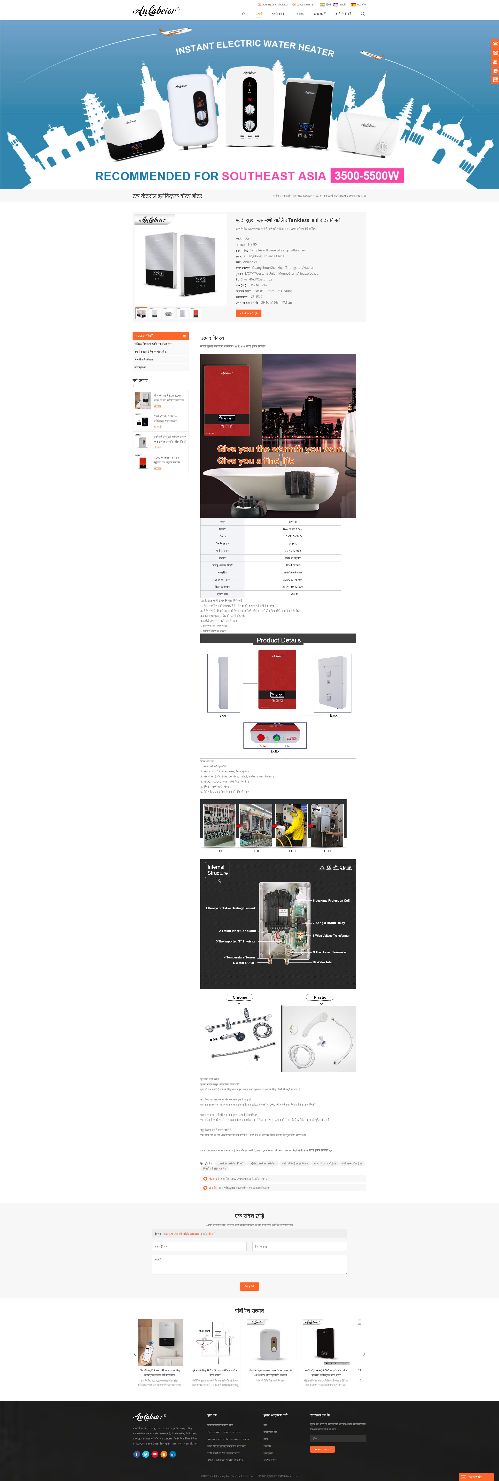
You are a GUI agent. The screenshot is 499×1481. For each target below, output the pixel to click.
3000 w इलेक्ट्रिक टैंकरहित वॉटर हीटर (225, 1460)
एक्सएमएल (268, 1453)
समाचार (300, 14)
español (361, 4)
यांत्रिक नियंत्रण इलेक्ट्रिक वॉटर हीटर (153, 344)
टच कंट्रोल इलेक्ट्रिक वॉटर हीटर (150, 351)
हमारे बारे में (320, 14)
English (344, 4)
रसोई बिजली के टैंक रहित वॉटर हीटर (223, 1453)
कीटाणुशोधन (140, 367)
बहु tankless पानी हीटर (325, 1163)
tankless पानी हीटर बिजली (230, 1163)
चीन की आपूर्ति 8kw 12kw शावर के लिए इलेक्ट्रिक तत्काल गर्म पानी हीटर (169, 398)
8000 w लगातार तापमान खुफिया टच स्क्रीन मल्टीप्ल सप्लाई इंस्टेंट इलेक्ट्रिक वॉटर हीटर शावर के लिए (168, 460)
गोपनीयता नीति (270, 1460)
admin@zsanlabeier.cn (275, 4)
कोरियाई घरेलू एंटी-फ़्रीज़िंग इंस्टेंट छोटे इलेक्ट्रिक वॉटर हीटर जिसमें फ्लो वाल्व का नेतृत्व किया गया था (170, 439)
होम (244, 14)
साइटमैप (267, 1446)
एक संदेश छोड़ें (475, 1477)
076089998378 (305, 4)
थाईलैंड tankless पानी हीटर (263, 1163)
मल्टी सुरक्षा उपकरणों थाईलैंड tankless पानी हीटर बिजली (189, 1233)
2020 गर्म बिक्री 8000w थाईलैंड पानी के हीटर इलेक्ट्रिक (244, 1188)
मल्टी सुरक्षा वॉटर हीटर (352, 1163)
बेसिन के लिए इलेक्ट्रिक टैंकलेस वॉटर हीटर (226, 1446)
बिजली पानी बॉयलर (143, 359)
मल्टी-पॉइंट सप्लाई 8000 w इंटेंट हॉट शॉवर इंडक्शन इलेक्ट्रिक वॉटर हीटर (222, 1372)
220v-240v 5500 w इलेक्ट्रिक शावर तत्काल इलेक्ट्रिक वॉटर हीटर (165, 418)
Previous (135, 1354)
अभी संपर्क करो (246, 313)
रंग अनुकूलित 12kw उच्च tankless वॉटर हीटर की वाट (242, 1178)
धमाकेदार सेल (279, 14)
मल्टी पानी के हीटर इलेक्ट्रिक (295, 1163)
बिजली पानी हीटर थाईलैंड (214, 1168)
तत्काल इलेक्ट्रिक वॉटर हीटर (220, 1425)
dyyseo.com (291, 1476)
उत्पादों (259, 14)
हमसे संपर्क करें (343, 14)
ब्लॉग (266, 1439)
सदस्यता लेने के (322, 1449)
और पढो (157, 406)
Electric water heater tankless (224, 1432)
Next (364, 1354)
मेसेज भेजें (249, 1286)
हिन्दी (328, 4)
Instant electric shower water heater (228, 1439)
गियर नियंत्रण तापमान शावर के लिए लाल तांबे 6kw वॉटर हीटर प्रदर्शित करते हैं (166, 1372)
